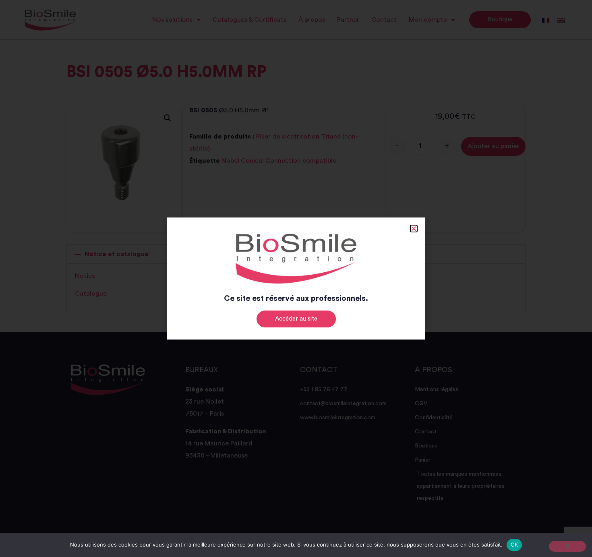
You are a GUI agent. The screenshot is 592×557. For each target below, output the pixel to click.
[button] (414, 229)
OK (514, 544)
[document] (296, 278)
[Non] (567, 546)
